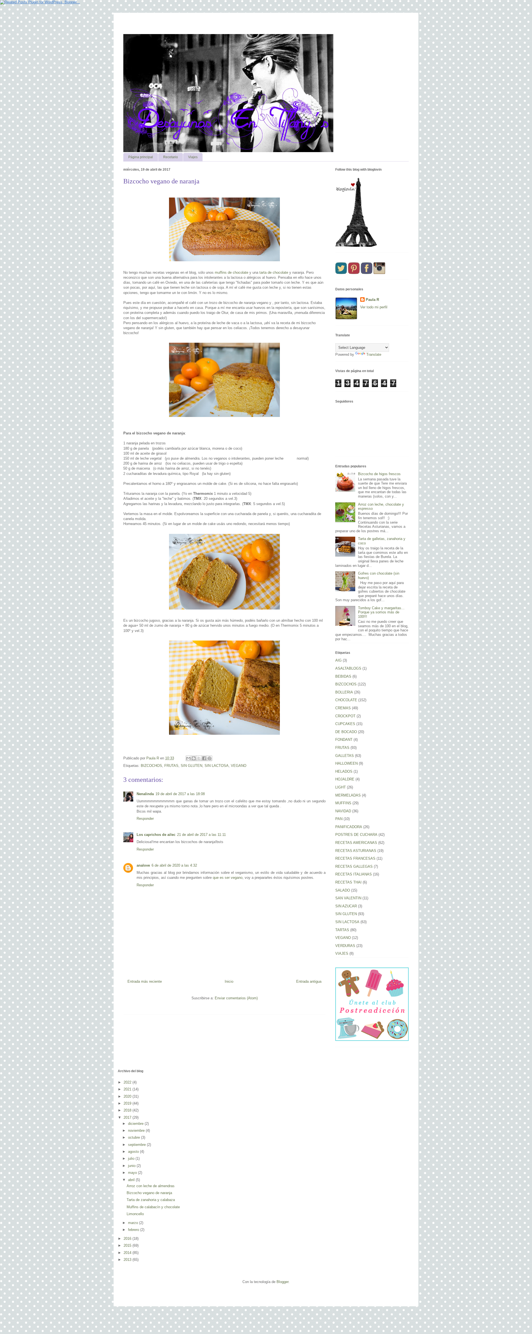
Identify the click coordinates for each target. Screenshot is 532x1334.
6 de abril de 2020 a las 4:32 (174, 865)
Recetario (170, 157)
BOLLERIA (344, 692)
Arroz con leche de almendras (151, 1186)
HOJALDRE (344, 779)
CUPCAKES (345, 724)
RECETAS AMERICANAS (356, 843)
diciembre (136, 1124)
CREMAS (343, 708)
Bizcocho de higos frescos (379, 474)
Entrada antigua (308, 981)
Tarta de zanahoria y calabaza (151, 1200)
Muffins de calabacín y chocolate (153, 1207)
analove (143, 865)
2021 (128, 1089)
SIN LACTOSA (216, 766)
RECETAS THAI (348, 882)
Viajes (193, 157)
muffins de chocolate (231, 272)
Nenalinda (145, 794)
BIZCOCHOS (151, 766)
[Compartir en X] (199, 758)
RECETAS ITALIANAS (353, 874)
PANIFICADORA (348, 827)
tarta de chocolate (273, 272)
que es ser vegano (227, 877)
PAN (338, 819)
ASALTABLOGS (348, 668)
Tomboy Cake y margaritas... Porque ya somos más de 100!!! (381, 612)
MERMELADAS (348, 795)
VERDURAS (345, 946)
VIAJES (341, 953)
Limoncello (135, 1214)
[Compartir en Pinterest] (209, 758)
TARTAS (342, 930)
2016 (128, 1238)
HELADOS (343, 771)
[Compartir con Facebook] (204, 758)
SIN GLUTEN (191, 766)
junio (132, 1166)
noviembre (137, 1130)
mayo (133, 1173)
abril (132, 1180)
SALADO (342, 890)
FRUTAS (171, 766)
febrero (134, 1230)
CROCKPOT (345, 716)
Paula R (372, 300)
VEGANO (238, 766)
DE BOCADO (346, 732)
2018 (128, 1110)
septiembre (137, 1145)
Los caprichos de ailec (156, 835)
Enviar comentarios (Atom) (236, 998)
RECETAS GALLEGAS (354, 866)
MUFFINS (343, 803)
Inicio (229, 981)
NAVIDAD (343, 811)
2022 (128, 1082)
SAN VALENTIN (348, 898)
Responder (145, 818)
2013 (128, 1260)
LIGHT (340, 787)
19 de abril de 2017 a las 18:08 (180, 794)
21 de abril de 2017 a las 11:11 (201, 835)
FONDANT (343, 740)
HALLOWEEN (346, 763)
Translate (373, 354)
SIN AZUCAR (346, 906)
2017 (128, 1117)
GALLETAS (344, 756)
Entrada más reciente (144, 981)
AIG (338, 660)
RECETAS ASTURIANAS (355, 851)
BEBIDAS (343, 676)
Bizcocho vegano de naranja (149, 1193)
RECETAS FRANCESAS (355, 858)
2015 (128, 1245)
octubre (134, 1137)
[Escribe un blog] (193, 758)
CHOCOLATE (346, 700)
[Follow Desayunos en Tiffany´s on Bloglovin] (356, 246)
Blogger (282, 1282)
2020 (128, 1096)
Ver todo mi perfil (373, 307)
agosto (134, 1151)
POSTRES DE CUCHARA (356, 835)
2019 (128, 1103)
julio (131, 1158)
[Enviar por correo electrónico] (188, 758)
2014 (128, 1253)
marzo (133, 1223)
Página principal (140, 157)
